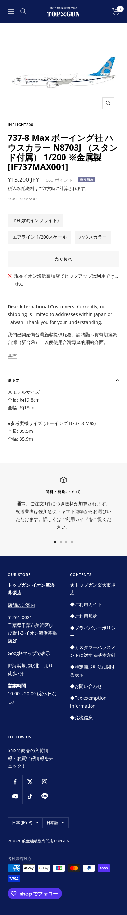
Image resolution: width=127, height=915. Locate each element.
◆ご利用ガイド (86, 604)
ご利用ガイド (75, 519)
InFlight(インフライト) (35, 220)
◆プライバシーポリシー (93, 632)
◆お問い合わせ (86, 686)
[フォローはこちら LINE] (44, 796)
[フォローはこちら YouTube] (15, 796)
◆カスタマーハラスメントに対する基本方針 (93, 651)
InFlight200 (20, 124)
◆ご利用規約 (83, 616)
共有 (12, 356)
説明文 (14, 380)
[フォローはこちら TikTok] (29, 796)
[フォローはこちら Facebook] (15, 782)
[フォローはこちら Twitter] (29, 782)
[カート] (115, 11)
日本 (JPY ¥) (22, 822)
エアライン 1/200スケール (39, 237)
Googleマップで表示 (29, 653)
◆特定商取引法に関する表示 (93, 671)
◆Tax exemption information (88, 702)
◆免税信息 (81, 717)
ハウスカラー (93, 237)
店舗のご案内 (21, 605)
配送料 (27, 188)
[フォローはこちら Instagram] (44, 782)
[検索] (23, 11)
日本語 (52, 822)
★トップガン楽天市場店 (93, 589)
